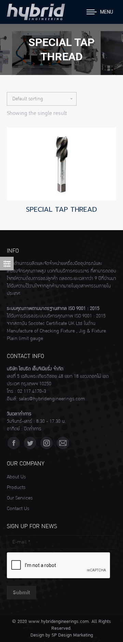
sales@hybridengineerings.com (52, 399)
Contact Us (18, 508)
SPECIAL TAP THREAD (61, 209)
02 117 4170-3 (31, 391)
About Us (16, 477)
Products (16, 487)
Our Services (19, 498)
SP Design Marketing (72, 635)
